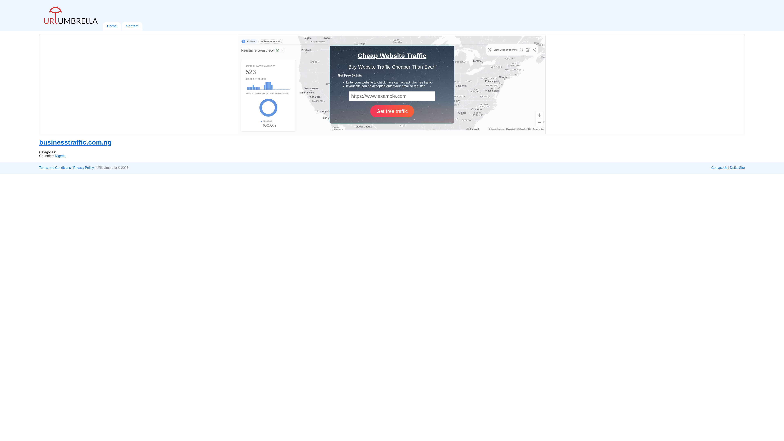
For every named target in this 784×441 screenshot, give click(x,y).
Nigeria (60, 156)
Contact (132, 26)
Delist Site (737, 167)
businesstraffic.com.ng (75, 142)
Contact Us (719, 167)
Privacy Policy (83, 167)
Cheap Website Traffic (392, 55)
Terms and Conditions (55, 167)
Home (112, 26)
